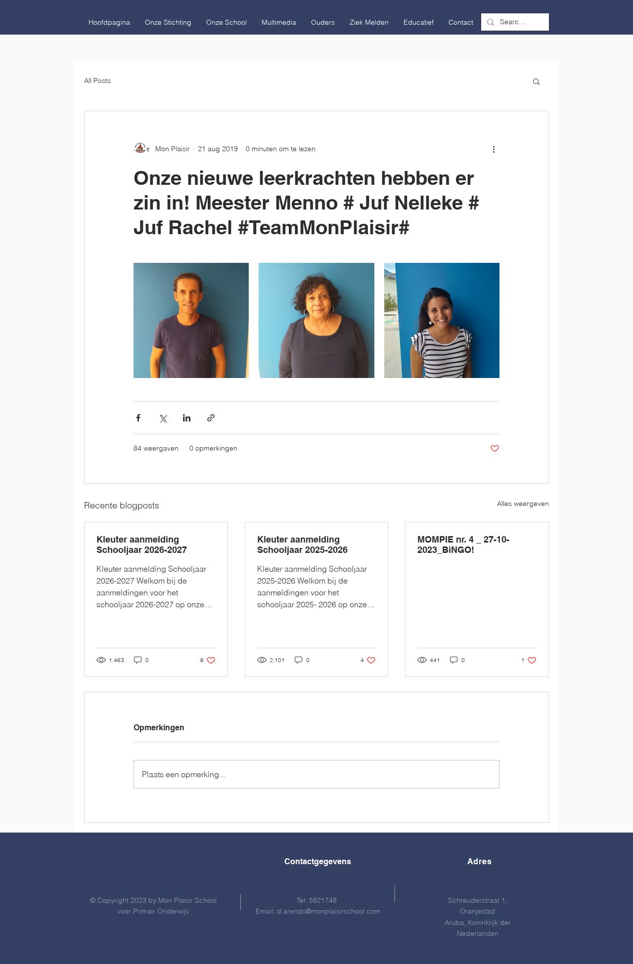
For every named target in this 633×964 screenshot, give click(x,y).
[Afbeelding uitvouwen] (191, 320)
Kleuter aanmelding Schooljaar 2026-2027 (141, 544)
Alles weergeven (523, 503)
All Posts (97, 80)
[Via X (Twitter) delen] (162, 417)
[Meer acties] (493, 149)
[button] (168, 22)
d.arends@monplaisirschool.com (328, 911)
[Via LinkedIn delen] (186, 417)
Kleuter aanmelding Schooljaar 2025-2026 (302, 544)
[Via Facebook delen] (138, 417)
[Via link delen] (211, 417)
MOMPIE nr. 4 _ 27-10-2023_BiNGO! (463, 544)
